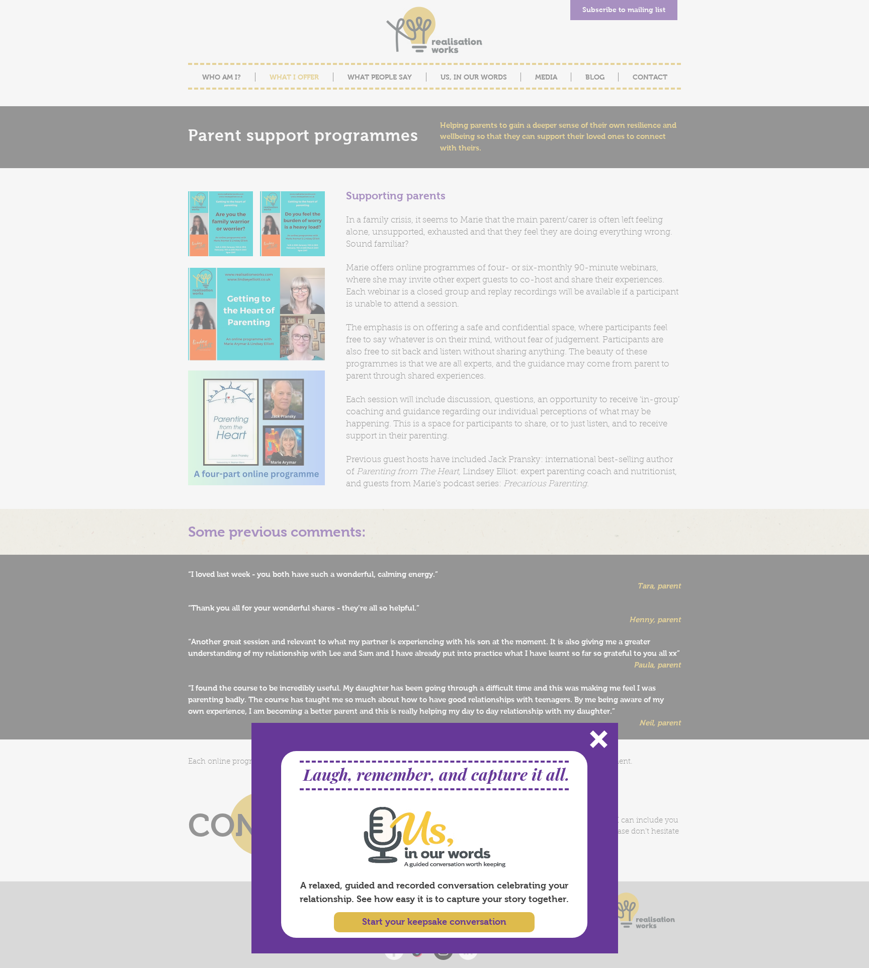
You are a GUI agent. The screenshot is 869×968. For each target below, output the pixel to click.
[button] (598, 739)
